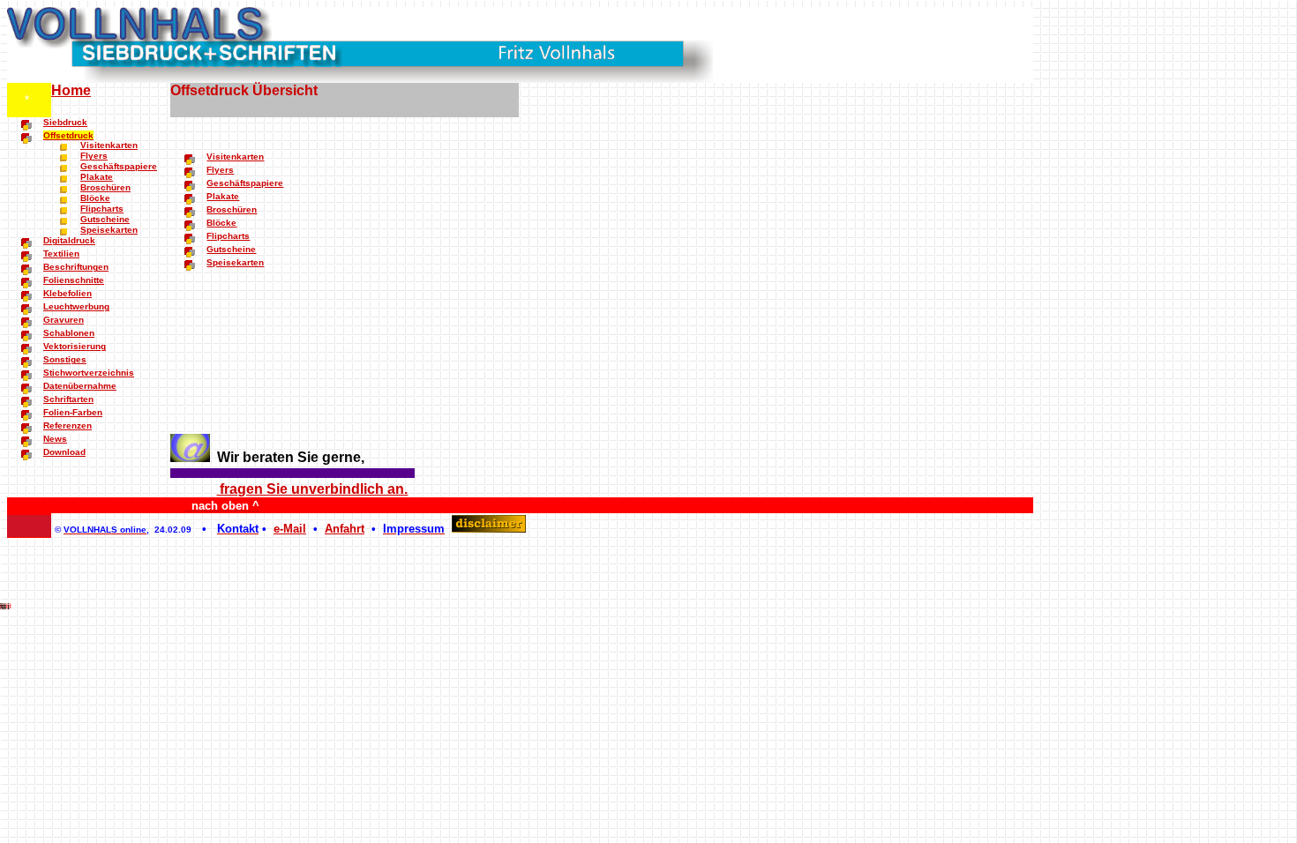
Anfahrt (344, 528)
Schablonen (68, 333)
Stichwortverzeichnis (88, 372)
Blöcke (95, 198)
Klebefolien (67, 293)
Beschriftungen (76, 267)
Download (64, 452)
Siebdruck (65, 122)
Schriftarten (68, 399)
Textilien (61, 253)
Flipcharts (102, 208)
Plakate (96, 177)
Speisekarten (109, 230)
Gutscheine (105, 219)
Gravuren (63, 320)
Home (71, 90)
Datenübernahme (79, 386)
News (55, 439)
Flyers (94, 155)
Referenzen (67, 425)
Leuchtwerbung (76, 306)
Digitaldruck (69, 240)
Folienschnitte (73, 280)
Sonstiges (64, 359)
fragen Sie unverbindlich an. (312, 488)
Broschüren (105, 187)
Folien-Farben (72, 412)
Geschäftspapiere (118, 166)
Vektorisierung (74, 346)
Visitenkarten (109, 145)
